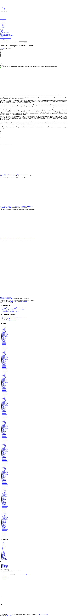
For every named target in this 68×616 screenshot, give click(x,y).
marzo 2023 (4, 365)
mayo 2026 (4, 328)
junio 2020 (4, 396)
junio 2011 (4, 499)
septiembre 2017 (5, 428)
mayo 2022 (4, 374)
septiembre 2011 (5, 496)
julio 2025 (4, 338)
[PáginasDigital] (10, 17)
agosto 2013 (4, 475)
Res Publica (4, 23)
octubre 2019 (4, 404)
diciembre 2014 (4, 460)
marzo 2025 (4, 342)
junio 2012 (4, 487)
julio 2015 (4, 453)
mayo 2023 (4, 363)
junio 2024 (4, 350)
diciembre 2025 (4, 333)
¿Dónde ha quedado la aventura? (5, 297)
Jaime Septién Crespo (5, 316)
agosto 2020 (4, 394)
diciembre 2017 (4, 425)
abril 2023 (4, 364)
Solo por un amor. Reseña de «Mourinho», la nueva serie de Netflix (13, 309)
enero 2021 (4, 390)
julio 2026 (4, 326)
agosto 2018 (4, 417)
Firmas (3, 22)
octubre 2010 (4, 507)
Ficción (3, 34)
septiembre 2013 (5, 474)
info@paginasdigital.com (43, 614)
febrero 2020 (4, 400)
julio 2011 (3, 498)
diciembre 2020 (4, 391)
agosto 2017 (4, 429)
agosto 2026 (4, 325)
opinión (4, 39)
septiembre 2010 (5, 508)
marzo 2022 (4, 376)
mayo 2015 (4, 455)
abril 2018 (4, 421)
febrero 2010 (4, 514)
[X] (34, 51)
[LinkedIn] (34, 52)
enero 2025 (4, 344)
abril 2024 (4, 352)
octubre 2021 (4, 381)
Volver (25, 43)
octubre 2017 (4, 427)
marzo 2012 (4, 490)
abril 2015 (4, 456)
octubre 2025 (4, 335)
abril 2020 (4, 398)
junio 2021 (4, 385)
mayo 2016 (4, 443)
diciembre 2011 (4, 493)
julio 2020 (4, 395)
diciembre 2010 (4, 505)
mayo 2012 (4, 488)
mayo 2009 (4, 523)
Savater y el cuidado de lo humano (17, 319)
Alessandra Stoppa (10, 298)
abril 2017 (4, 433)
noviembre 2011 (5, 494)
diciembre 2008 (4, 528)
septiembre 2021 (5, 382)
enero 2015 (4, 459)
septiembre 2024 (5, 347)
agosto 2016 (4, 440)
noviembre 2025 (5, 334)
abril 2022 (4, 375)
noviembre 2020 (5, 392)
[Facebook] (34, 50)
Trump (2, 39)
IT (4, 9)
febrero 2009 (4, 526)
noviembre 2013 (5, 472)
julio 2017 (4, 430)
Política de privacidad (5, 577)
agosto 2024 (4, 348)
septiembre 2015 (5, 451)
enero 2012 (4, 492)
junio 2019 (4, 408)
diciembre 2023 (4, 356)
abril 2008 (4, 535)
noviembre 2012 (5, 484)
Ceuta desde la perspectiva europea (8, 310)
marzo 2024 (4, 353)
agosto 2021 (4, 383)
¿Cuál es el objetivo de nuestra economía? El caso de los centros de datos (16, 174)
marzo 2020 (4, 399)
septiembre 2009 (5, 519)
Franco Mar (4, 317)
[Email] (34, 55)
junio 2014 (4, 465)
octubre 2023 (4, 358)
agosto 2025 (4, 337)
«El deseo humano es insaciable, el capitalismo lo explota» (17, 317)
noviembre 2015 (5, 449)
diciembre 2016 (4, 437)
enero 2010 (4, 515)
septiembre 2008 (5, 531)
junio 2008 (4, 533)
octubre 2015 (4, 450)
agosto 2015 (4, 452)
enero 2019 (4, 413)
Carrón (3, 24)
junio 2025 (4, 339)
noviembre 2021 (5, 380)
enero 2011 (4, 504)
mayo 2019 (4, 409)
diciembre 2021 (4, 379)
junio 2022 (4, 373)
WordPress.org (4, 567)
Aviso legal (4, 576)
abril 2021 (4, 387)
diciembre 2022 (4, 368)
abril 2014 (4, 467)
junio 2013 (4, 477)
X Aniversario (4, 559)
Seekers (3, 27)
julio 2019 (4, 407)
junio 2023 (4, 362)
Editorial (3, 21)
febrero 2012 (4, 491)
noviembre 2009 (5, 517)
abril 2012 (4, 489)
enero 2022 (4, 378)
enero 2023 (4, 367)
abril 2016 (4, 444)
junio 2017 (4, 431)
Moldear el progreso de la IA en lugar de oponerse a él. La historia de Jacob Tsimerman (18, 206)
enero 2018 (4, 424)
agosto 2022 (4, 371)
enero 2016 (4, 447)
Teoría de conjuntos (14, 316)
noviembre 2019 (5, 403)
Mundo (3, 552)
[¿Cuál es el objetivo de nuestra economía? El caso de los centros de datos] (22, 173)
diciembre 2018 (4, 414)
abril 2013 (4, 479)
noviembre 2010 (5, 506)
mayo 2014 (4, 466)
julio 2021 (4, 384)
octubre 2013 (4, 473)
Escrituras (3, 547)
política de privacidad (26, 574)
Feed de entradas (5, 565)
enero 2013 (4, 482)
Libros (6, 34)
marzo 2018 (4, 422)
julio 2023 (4, 361)
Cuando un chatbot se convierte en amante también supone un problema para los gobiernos (19, 237)
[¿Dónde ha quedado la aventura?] (34, 296)
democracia (5, 38)
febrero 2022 (4, 377)
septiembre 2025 (5, 336)
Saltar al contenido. (3, 19)
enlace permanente (24, 301)
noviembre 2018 (5, 415)
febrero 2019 (4, 412)
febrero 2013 (4, 481)
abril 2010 (4, 512)
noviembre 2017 (5, 426)
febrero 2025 (4, 343)
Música (8, 34)
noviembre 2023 (5, 357)
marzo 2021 (4, 388)
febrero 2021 (4, 389)
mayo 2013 (4, 478)
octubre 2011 (4, 495)
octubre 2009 (4, 518)
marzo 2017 (4, 434)
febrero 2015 (4, 458)
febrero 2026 (4, 331)
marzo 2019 (4, 411)
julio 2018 (4, 418)
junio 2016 (4, 442)
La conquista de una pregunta (11, 320)
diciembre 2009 (4, 516)
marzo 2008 (4, 536)
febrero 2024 (4, 354)
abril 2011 (3, 501)
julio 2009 (4, 521)
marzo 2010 (4, 513)
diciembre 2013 (4, 471)
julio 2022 (4, 372)
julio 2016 (4, 441)
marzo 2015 (4, 457)
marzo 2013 (4, 480)
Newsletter (4, 578)
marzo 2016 (4, 445)
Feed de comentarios (5, 566)
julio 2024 (4, 349)
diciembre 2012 (4, 483)
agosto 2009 (4, 520)
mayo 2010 (4, 511)
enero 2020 (4, 401)
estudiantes (9, 38)
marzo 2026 (4, 330)
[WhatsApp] (34, 53)
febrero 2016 (4, 446)
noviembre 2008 (5, 529)
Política (5, 32)
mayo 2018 (4, 420)
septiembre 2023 (5, 359)
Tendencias (4, 26)
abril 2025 (4, 341)
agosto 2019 (4, 406)
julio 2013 (4, 476)
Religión (7, 32)
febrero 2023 (4, 366)
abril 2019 (4, 410)
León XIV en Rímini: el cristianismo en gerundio (10, 311)
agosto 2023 (4, 360)
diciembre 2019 (4, 402)
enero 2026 (4, 332)
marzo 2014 (4, 468)
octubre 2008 (4, 530)
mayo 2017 (4, 432)
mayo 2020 (4, 397)
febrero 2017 (4, 435)
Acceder (3, 564)
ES (2, 7)
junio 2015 (4, 454)
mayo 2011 (4, 500)
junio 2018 (4, 419)
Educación (8, 35)
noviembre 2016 (5, 438)
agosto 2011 (4, 497)
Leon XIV (2, 38)
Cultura (3, 25)
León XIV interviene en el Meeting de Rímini (9, 308)
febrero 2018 (4, 423)
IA (10, 35)
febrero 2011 (4, 503)
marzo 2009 (4, 525)
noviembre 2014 (5, 461)
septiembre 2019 (5, 405)
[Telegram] (34, 54)
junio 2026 (4, 327)
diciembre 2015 (4, 448)
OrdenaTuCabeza (9, 615)
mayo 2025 (4, 340)
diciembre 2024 (4, 345)
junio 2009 (4, 522)
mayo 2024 (4, 351)
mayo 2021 (4, 386)
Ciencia (5, 35)
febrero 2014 (4, 469)
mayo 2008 (4, 534)
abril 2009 (4, 524)
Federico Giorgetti (13, 175)
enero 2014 (4, 470)
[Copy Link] (34, 56)
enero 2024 (4, 355)
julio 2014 (4, 464)
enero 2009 (4, 527)
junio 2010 (4, 510)
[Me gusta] (0, 63)
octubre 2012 (4, 485)
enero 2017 (4, 436)
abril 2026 (4, 329)
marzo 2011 (4, 502)
